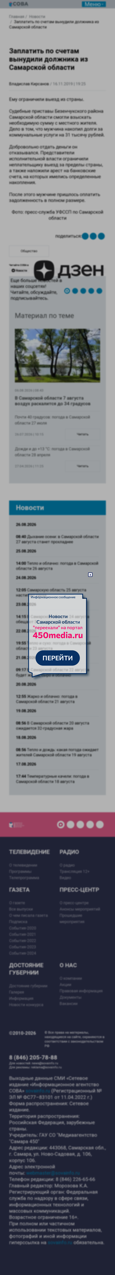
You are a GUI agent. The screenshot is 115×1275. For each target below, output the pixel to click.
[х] (57, 637)
